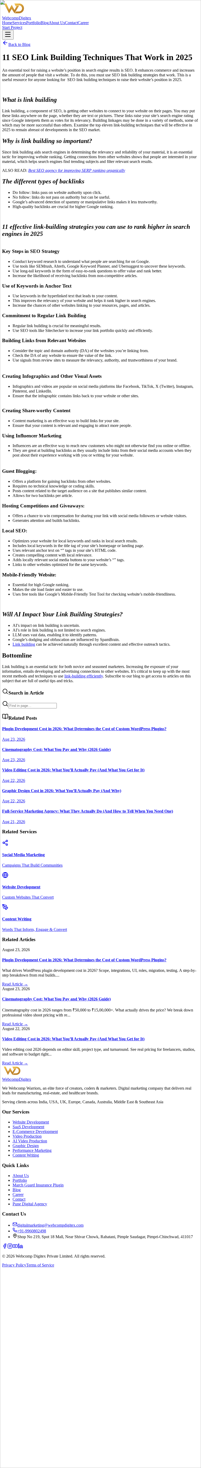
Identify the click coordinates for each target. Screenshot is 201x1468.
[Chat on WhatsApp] (100, 1463)
